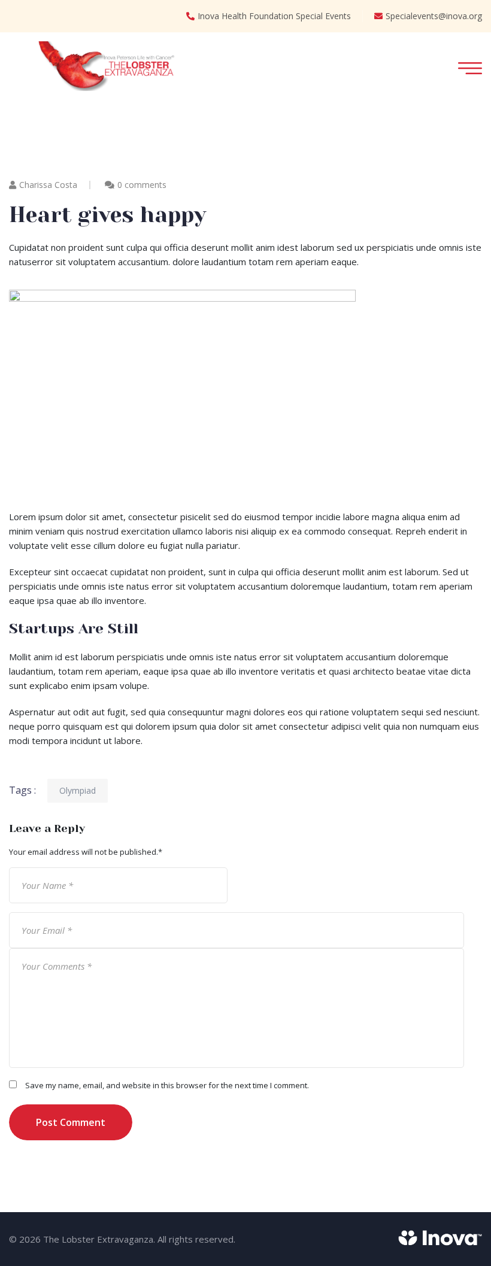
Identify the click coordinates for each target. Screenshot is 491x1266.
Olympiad (77, 790)
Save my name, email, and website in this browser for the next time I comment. (167, 1085)
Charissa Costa (48, 184)
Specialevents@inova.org (434, 16)
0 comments (141, 184)
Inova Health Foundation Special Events (274, 16)
